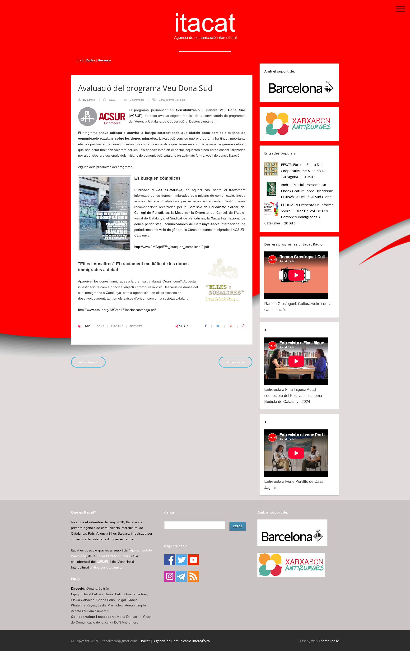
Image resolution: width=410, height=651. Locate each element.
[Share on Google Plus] (243, 326)
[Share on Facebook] (205, 326)
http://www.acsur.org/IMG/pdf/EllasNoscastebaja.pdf (117, 310)
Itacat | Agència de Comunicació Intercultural (175, 641)
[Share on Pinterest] (231, 326)
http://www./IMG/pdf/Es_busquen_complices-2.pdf (171, 247)
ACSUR (135, 116)
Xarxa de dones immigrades (209, 230)
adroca (91, 99)
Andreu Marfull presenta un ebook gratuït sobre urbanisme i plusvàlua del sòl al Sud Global (307, 190)
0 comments (137, 99)
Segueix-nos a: (176, 546)
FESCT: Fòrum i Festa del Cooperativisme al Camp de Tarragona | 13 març (303, 170)
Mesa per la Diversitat (192, 212)
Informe (170, 99)
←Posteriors (88, 362)
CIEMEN (103, 562)
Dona (161, 99)
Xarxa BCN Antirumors (113, 556)
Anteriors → (235, 362)
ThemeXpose (329, 641)
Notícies (180, 99)
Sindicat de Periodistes (187, 218)
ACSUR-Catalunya (168, 190)
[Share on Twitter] (218, 326)
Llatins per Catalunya (105, 567)
